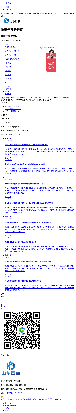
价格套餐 (8, 94)
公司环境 (8, 67)
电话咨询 (8, 403)
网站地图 (8, 9)
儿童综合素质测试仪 (12, 59)
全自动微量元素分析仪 (13, 55)
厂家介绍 (8, 3)
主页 (10, 134)
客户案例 (8, 87)
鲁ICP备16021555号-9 (14, 393)
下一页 (3, 306)
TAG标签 (17, 134)
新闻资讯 (8, 71)
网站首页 (8, 45)
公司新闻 (8, 75)
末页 (2, 308)
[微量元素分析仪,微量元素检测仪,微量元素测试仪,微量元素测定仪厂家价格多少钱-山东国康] (12, 24)
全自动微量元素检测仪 (13, 51)
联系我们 (8, 7)
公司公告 (8, 83)
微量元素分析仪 (10, 47)
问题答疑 (8, 89)
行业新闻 (8, 79)
